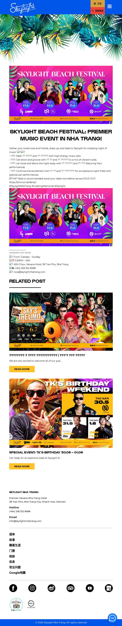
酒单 (12, 534)
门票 (12, 551)
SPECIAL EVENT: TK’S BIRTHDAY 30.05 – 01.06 (46, 452)
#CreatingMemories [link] (43, 186)
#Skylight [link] (60, 186)
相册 (12, 556)
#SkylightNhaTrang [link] (20, 186)
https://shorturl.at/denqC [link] (22, 182)
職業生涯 (15, 545)
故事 (12, 540)
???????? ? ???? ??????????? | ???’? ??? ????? (47, 355)
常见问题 (15, 567)
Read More (22, 369)
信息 (12, 562)
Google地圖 (17, 572)
